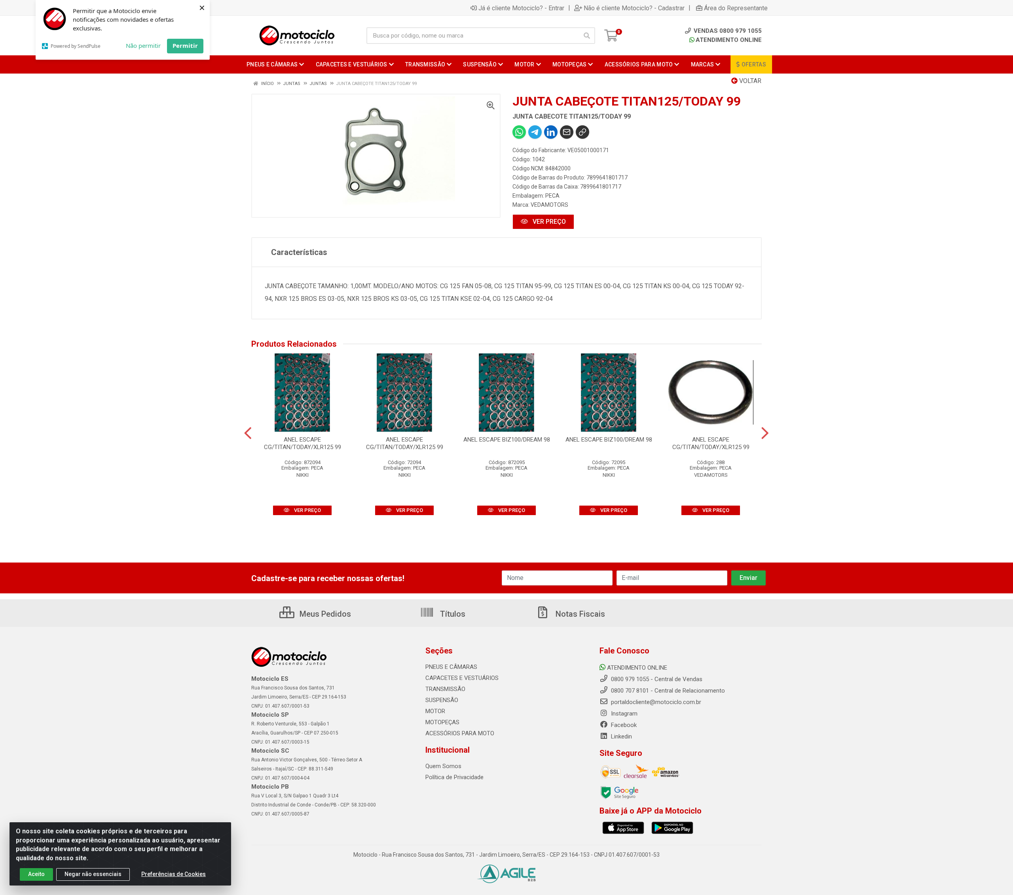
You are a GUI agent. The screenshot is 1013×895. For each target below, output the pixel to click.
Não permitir (143, 45)
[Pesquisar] (587, 35)
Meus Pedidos (324, 614)
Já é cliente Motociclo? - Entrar (521, 8)
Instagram (623, 713)
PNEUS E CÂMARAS (451, 666)
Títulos (451, 614)
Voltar (749, 81)
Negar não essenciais (92, 874)
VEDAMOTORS (549, 205)
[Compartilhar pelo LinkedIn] (551, 132)
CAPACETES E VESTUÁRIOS (462, 678)
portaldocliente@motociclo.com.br (655, 702)
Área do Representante (736, 8)
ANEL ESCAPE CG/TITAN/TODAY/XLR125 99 (302, 443)
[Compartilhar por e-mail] (566, 132)
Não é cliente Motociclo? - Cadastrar (634, 8)
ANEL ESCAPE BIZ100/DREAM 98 (506, 439)
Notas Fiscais (579, 614)
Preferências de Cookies (173, 874)
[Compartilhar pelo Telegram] (535, 132)
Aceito (36, 874)
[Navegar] (247, 433)
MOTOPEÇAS (442, 722)
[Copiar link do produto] (582, 132)
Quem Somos (443, 766)
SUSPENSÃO (441, 700)
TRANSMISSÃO (445, 689)
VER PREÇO (548, 221)
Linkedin (620, 736)
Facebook (623, 725)
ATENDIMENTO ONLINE (729, 39)
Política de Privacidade (454, 777)
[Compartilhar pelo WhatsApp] (519, 132)
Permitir (185, 45)
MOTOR (435, 711)
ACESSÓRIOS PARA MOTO (459, 733)
